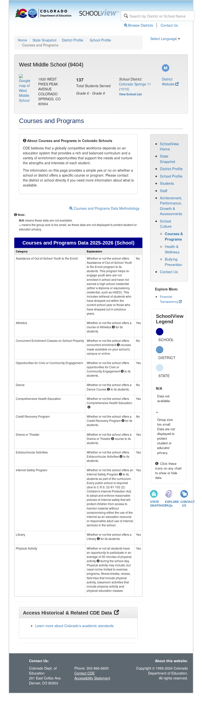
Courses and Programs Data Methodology (106, 208)
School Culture (165, 223)
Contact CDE (84, 673)
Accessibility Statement (92, 678)
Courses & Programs (174, 236)
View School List (130, 94)
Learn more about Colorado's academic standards (74, 625)
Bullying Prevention (173, 261)
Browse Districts (140, 25)
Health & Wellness (172, 249)
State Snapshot (44, 40)
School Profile (100, 40)
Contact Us (169, 25)
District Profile (72, 40)
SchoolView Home (169, 146)
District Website (168, 81)
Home (22, 40)
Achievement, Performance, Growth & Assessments (171, 205)
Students (167, 183)
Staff (163, 190)
